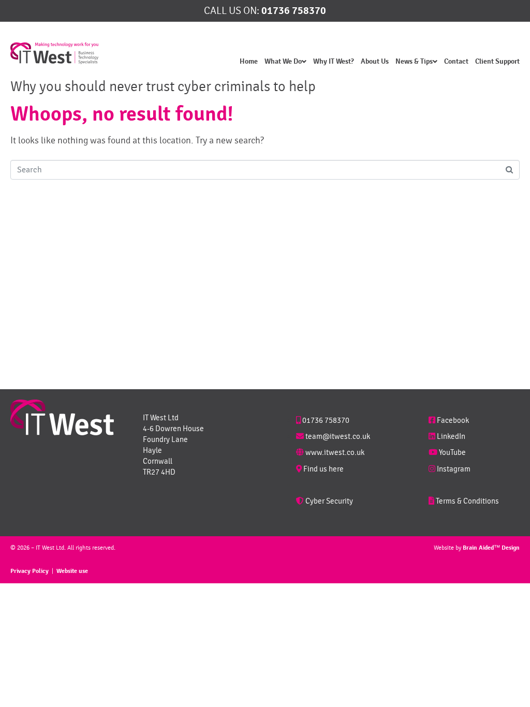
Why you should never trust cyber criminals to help (163, 86)
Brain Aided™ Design (491, 548)
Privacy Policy (29, 571)
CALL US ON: (265, 11)
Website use (72, 571)
